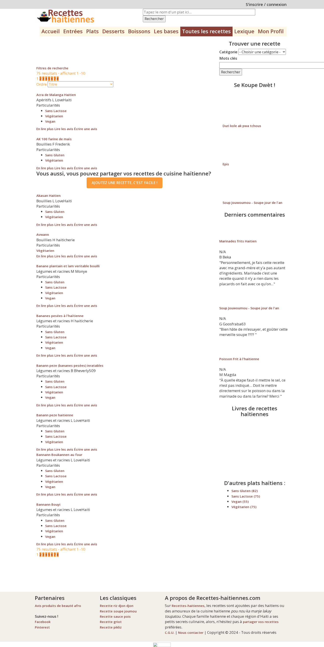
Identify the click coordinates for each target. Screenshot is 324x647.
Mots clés (228, 58)
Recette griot (111, 621)
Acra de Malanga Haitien (56, 94)
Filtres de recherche (52, 68)
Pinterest (42, 627)
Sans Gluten (54, 155)
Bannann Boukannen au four (59, 454)
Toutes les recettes (206, 31)
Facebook (42, 621)
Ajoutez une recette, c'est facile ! (124, 182)
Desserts (113, 31)
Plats (92, 31)
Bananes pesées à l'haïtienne (60, 315)
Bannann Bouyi (48, 504)
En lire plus (45, 129)
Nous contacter (190, 632)
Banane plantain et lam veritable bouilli (68, 266)
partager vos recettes (261, 621)
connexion (277, 4)
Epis (226, 164)
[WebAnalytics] (162, 644)
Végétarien (54, 116)
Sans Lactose (56, 111)
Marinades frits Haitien (238, 241)
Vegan (50, 121)
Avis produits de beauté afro (58, 605)
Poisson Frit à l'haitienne (239, 359)
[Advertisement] (116, 51)
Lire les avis (63, 129)
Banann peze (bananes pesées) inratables (69, 365)
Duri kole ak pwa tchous (242, 126)
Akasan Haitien (48, 195)
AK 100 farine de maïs (54, 139)
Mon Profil (271, 31)
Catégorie (228, 51)
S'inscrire (254, 4)
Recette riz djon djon (116, 605)
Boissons (139, 31)
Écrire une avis (85, 129)
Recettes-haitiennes (188, 605)
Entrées (73, 31)
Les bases (166, 31)
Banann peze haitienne (54, 415)
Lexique (244, 31)
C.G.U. (169, 632)
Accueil (50, 31)
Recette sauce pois (115, 616)
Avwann (42, 234)
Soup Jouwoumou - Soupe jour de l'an (252, 202)
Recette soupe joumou (118, 611)
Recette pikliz (111, 627)
